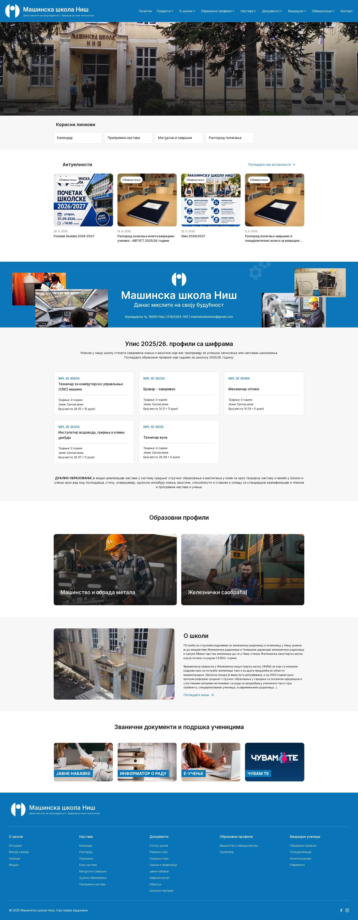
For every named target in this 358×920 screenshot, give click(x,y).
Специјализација (300, 852)
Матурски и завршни (92, 871)
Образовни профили (216, 11)
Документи (270, 11)
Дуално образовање (93, 877)
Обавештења (322, 11)
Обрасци (155, 884)
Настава (247, 11)
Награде (14, 858)
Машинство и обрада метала (239, 845)
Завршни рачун (159, 877)
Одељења (86, 858)
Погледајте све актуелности (269, 164)
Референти (297, 865)
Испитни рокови (300, 858)
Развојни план (158, 852)
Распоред (85, 852)
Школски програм (161, 890)
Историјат (15, 845)
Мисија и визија (19, 852)
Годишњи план (159, 858)
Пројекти (163, 11)
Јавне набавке (159, 871)
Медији (13, 865)
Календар (85, 845)
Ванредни (295, 11)
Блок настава (88, 865)
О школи (185, 11)
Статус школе (159, 845)
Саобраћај (226, 852)
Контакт (346, 11)
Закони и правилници (163, 865)
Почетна (145, 11)
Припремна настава (92, 884)
